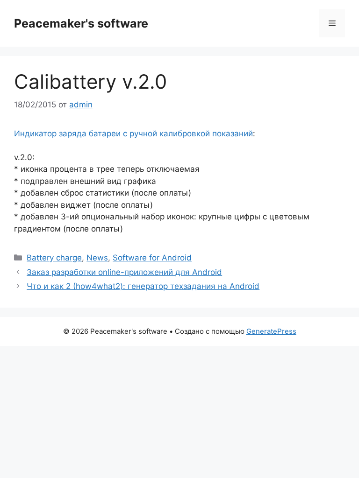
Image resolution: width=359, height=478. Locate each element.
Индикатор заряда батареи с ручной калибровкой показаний (133, 133)
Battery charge (54, 257)
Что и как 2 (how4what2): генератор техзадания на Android (143, 286)
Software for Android (152, 257)
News (97, 257)
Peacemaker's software (81, 23)
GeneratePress (271, 331)
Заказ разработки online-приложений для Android (124, 272)
